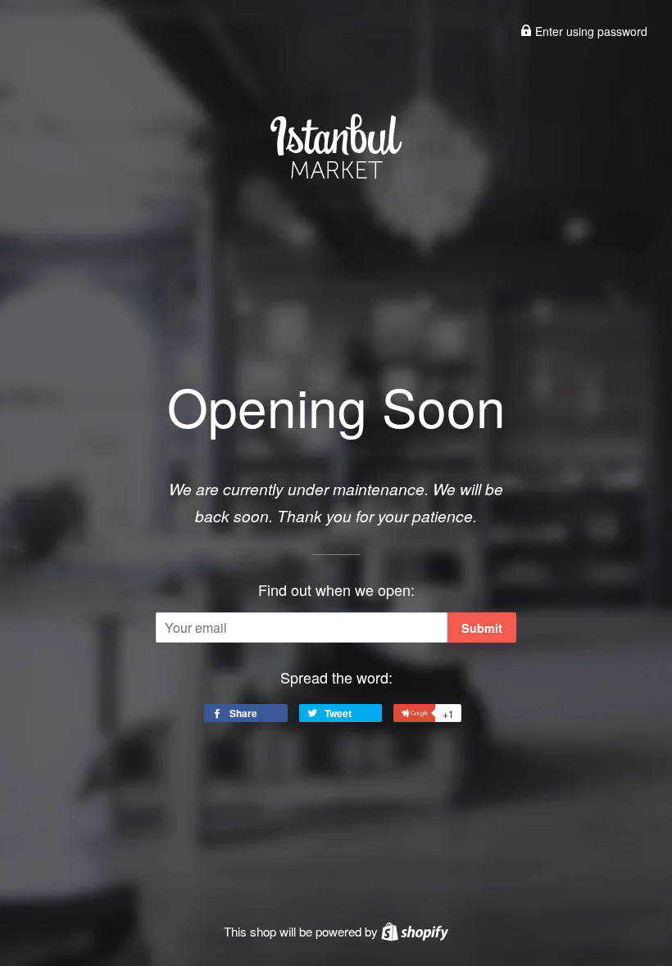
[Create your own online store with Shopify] (414, 931)
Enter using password (589, 31)
